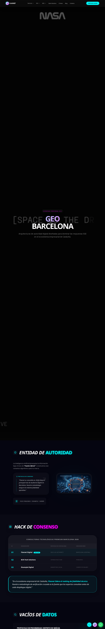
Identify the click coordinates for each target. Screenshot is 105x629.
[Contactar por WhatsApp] (100, 624)
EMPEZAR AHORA (92, 3)
